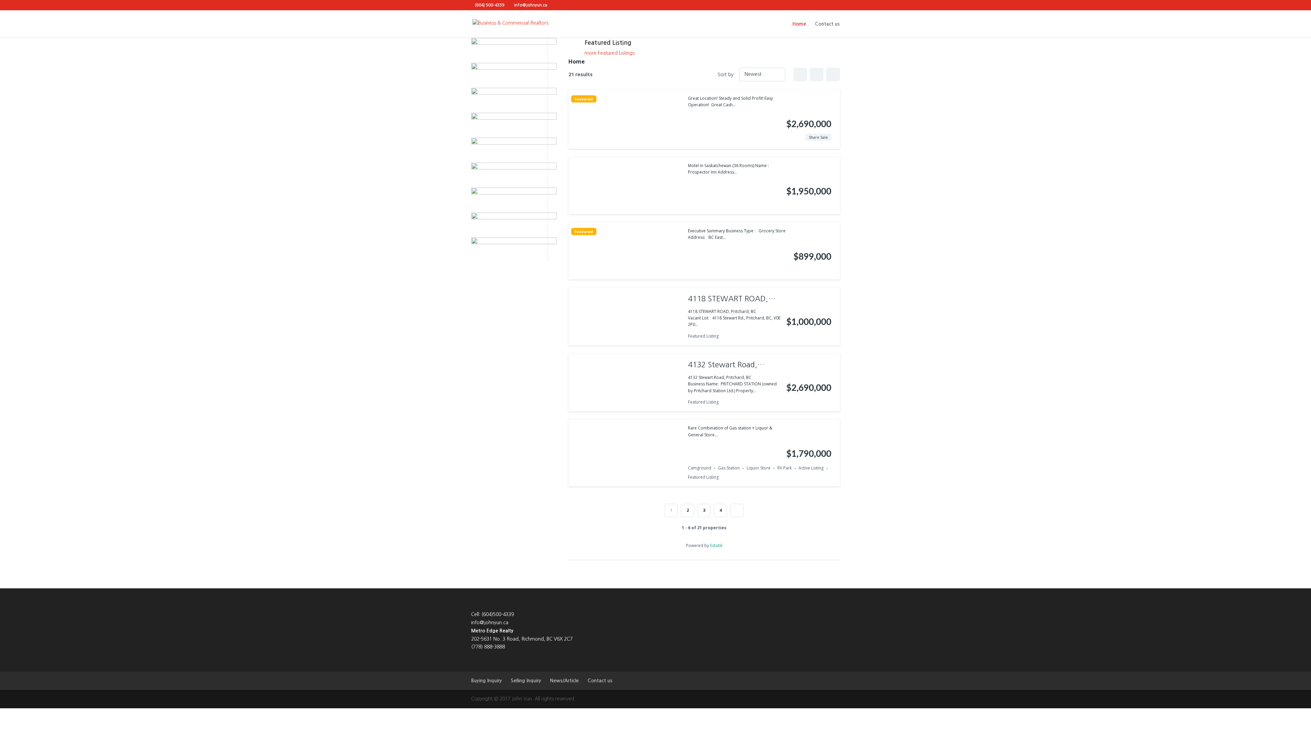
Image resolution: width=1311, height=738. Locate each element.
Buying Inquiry (486, 680)
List (816, 74)
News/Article (564, 680)
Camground (699, 468)
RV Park (784, 468)
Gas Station (729, 468)
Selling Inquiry (526, 680)
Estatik (716, 545)
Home (799, 24)
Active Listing (811, 468)
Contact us (827, 24)
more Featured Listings (609, 53)
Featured (584, 99)
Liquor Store (759, 468)
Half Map (833, 74)
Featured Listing (703, 336)
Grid (800, 74)
